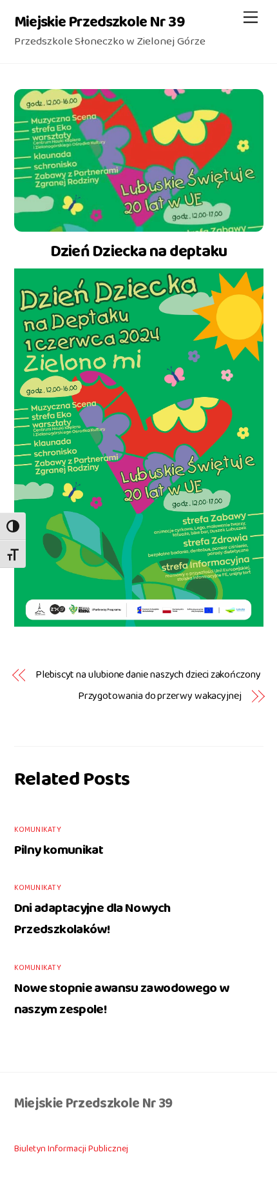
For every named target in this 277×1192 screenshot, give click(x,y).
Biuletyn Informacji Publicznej (71, 1149)
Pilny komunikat (59, 850)
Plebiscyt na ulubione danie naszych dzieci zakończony (148, 675)
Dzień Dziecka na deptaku (138, 251)
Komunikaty (37, 829)
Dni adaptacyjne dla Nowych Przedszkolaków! (92, 919)
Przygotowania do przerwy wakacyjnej (160, 696)
